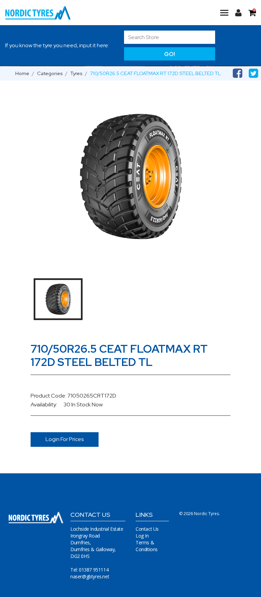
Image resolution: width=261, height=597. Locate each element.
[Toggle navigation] (224, 12)
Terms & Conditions (147, 545)
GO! (169, 54)
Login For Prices (65, 439)
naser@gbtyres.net (89, 576)
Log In (142, 535)
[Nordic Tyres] (42, 12)
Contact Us (147, 529)
